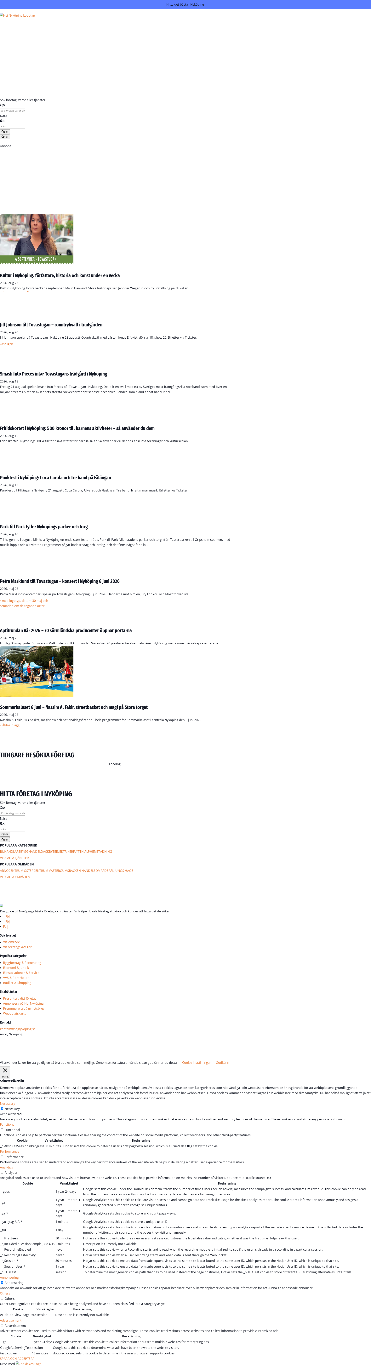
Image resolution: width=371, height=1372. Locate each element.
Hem (135, 20)
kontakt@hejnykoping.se (18, 1029)
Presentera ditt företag (20, 998)
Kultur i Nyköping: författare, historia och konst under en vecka (60, 275)
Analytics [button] (6, 1167)
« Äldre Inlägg (10, 725)
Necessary (12, 1109)
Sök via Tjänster (126, 31)
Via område (11, 942)
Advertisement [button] (10, 1320)
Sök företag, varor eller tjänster (22, 100)
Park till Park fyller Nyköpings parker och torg (44, 527)
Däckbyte (48, 851)
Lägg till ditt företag (123, 46)
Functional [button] (7, 1124)
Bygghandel (30, 851)
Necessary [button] (7, 1103)
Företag (133, 26)
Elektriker (64, 851)
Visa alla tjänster (14, 858)
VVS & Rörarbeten (16, 978)
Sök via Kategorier (124, 36)
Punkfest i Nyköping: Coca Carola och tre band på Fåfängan (55, 478)
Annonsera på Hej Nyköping (23, 1003)
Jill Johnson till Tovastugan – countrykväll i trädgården (51, 325)
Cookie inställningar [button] (196, 1062)
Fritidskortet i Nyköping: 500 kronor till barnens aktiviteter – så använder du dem (77, 428)
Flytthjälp (81, 851)
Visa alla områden (15, 877)
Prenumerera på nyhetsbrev (23, 1008)
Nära (3, 116)
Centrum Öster (21, 871)
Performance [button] (9, 1151)
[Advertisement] (116, 176)
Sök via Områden (125, 41)
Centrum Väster (46, 871)
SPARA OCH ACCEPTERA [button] (17, 1359)
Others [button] (5, 1293)
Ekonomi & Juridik (16, 968)
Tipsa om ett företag (122, 52)
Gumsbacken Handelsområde (84, 871)
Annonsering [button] (9, 1277)
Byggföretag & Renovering (22, 963)
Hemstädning (101, 851)
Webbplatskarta (14, 1013)
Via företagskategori (17, 947)
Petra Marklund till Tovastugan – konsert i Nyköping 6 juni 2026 (60, 581)
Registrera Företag (17, 86)
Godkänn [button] (222, 1062)
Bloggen (132, 61)
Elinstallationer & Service (21, 973)
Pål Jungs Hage (120, 871)
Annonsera (130, 72)
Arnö (4, 871)
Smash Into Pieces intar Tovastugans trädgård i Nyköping (53, 374)
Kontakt (133, 67)
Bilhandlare (10, 851)
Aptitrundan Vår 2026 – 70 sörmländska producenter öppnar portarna (66, 631)
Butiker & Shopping (17, 983)
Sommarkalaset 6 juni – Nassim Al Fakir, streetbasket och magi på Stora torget (74, 707)
